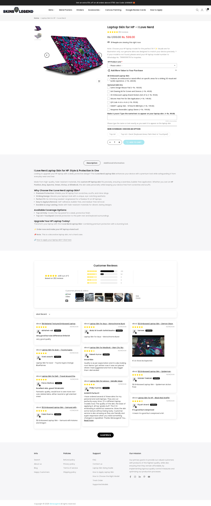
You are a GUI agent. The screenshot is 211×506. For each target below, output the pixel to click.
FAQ (94, 460)
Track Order (98, 480)
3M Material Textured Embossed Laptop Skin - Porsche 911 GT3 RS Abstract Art (55, 324)
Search (37, 460)
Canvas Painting (113, 10)
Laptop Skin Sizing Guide (103, 468)
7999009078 (125, 57)
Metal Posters (65, 10)
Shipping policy (69, 472)
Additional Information (114, 163)
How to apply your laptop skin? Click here (54, 240)
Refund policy (69, 460)
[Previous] (46, 55)
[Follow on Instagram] (135, 476)
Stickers (80, 10)
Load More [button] (105, 435)
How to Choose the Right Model (106, 476)
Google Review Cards (136, 10)
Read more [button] (89, 420)
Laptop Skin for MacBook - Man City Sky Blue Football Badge (103, 348)
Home (36, 18)
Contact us (97, 464)
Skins (50, 10)
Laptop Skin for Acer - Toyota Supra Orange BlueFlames (54, 351)
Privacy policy (69, 464)
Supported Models (100, 484)
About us (38, 464)
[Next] (99, 55)
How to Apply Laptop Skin (103, 472)
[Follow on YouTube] (149, 476)
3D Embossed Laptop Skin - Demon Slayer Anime (152, 324)
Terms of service (70, 468)
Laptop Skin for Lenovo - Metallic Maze (106, 381)
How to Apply (156, 10)
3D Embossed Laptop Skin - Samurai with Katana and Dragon (56, 408)
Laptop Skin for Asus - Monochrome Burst (107, 323)
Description (92, 163)
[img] (41, 327)
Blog (36, 468)
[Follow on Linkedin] (140, 476)
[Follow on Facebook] (130, 476)
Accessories (94, 10)
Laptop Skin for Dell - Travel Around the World (55, 377)
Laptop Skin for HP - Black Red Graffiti (153, 398)
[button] (112, 32)
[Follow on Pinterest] (144, 476)
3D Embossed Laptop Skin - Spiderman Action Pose (151, 372)
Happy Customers (41, 472)
